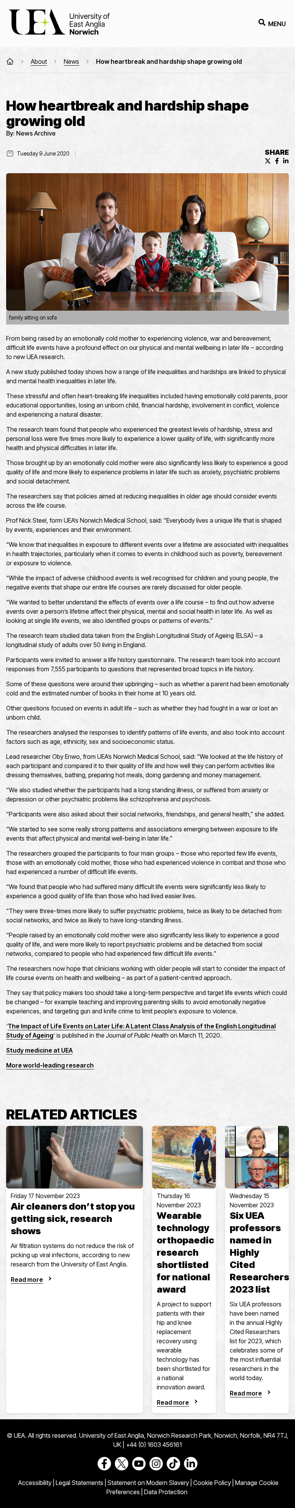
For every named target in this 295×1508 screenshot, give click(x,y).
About (39, 61)
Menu (277, 24)
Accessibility (34, 1482)
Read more (27, 1279)
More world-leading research (50, 1065)
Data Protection (165, 1492)
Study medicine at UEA (39, 1050)
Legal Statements (79, 1482)
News (71, 61)
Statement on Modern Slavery (148, 1482)
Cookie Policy (212, 1482)
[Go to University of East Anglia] (59, 23)
